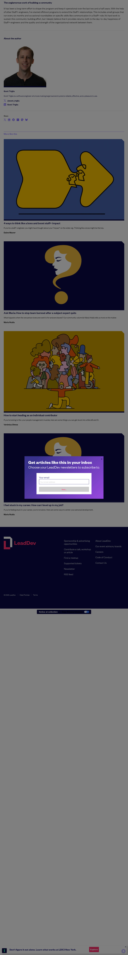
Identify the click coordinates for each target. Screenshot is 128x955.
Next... (64, 489)
